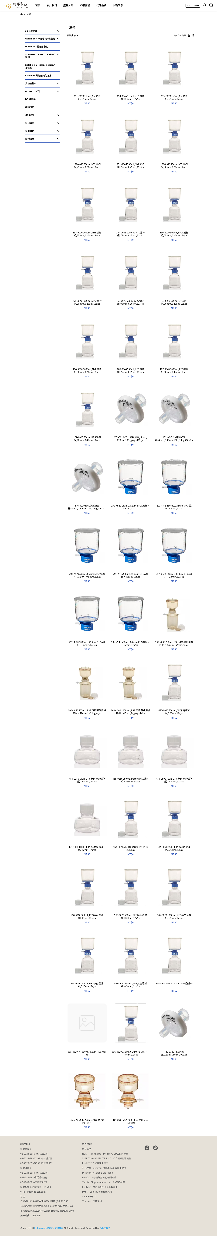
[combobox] (72, 35)
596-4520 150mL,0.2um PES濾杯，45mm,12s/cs (130, 1053)
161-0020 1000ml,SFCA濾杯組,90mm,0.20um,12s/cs (87, 302)
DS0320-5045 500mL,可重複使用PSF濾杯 (130, 1121)
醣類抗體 (29, 107)
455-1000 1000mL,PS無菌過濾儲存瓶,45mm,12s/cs (87, 848)
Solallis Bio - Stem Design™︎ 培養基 (40, 66)
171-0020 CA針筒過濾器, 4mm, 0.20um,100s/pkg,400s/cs (130, 439)
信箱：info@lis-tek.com (33, 1191)
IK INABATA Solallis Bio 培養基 (97, 1172)
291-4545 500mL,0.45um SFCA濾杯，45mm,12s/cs (130, 575)
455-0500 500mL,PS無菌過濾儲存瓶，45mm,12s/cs (174, 780)
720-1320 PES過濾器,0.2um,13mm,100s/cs (174, 1053)
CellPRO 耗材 (89, 1196)
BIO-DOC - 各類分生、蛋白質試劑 (99, 1177)
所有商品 (86, 1148)
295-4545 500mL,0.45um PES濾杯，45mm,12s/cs (130, 643)
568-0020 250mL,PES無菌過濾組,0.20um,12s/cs (130, 985)
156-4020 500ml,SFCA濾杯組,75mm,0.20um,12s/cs (174, 234)
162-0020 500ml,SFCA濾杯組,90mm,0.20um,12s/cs (130, 302)
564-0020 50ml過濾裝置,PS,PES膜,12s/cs (130, 848)
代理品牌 (101, 5)
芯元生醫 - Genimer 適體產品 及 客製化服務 (104, 1167)
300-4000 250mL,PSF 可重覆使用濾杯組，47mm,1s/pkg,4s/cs (174, 643)
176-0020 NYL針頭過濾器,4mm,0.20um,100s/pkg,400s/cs (87, 507)
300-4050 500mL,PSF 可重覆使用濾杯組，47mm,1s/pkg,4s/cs (87, 712)
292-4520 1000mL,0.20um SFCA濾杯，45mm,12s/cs (87, 643)
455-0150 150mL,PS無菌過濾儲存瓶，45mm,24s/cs (87, 780)
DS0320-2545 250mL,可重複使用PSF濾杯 (87, 1121)
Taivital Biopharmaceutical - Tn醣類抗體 (103, 1182)
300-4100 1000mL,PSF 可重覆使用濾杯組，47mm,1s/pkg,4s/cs (130, 712)
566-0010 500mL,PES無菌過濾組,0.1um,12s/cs (87, 916)
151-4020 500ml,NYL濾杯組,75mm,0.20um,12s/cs (87, 165)
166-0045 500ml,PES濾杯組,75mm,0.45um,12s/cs (130, 370)
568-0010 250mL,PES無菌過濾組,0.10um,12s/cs (87, 985)
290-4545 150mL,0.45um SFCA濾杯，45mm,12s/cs (174, 507)
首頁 (37, 5)
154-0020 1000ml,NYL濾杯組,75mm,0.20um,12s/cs (87, 234)
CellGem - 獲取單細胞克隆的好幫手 (100, 1186)
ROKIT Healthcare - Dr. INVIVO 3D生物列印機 (105, 1153)
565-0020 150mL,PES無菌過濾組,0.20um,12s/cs (174, 848)
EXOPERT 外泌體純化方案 (38, 75)
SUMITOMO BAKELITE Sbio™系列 (40, 56)
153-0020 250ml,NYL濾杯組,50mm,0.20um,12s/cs (174, 165)
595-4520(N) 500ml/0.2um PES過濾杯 (87, 1053)
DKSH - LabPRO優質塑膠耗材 (97, 1191)
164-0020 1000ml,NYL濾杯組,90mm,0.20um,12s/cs (87, 370)
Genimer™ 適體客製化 (36, 46)
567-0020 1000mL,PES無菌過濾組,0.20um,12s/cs (174, 916)
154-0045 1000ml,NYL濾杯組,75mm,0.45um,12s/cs (130, 234)
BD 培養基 (30, 99)
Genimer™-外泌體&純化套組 (40, 38)
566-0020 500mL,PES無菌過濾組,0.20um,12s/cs (130, 916)
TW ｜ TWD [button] (193, 5)
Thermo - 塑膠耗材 (92, 1201)
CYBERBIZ (104, 1228)
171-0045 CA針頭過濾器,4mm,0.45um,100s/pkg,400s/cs (174, 439)
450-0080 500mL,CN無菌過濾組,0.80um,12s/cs (174, 712)
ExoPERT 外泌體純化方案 (95, 1163)
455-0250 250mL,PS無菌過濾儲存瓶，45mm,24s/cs (131, 780)
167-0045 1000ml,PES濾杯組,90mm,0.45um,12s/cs (174, 370)
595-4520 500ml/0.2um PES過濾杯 (174, 983)
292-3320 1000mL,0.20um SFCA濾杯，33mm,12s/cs (174, 575)
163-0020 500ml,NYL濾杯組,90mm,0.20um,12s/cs (174, 302)
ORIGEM (29, 114)
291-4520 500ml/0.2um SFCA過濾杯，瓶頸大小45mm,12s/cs (87, 575)
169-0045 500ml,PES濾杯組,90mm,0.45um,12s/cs (87, 439)
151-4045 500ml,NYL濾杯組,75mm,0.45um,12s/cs (130, 165)
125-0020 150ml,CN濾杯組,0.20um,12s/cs (174, 97)
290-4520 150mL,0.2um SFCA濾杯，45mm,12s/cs (130, 507)
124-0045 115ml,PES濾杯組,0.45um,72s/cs (130, 97)
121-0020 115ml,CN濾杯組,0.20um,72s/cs (87, 97)
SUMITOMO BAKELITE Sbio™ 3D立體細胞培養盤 (106, 1158)
